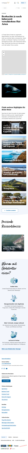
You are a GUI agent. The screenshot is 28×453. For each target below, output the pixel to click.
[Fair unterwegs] (23, 446)
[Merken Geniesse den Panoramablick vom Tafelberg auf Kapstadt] (24, 138)
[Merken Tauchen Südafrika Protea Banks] (22, 237)
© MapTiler (10, 74)
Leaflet (6, 74)
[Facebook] (2, 369)
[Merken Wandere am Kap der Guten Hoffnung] (24, 167)
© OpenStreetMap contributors (19, 74)
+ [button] (3, 52)
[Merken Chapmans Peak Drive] (24, 153)
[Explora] (3, 446)
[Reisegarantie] (12, 449)
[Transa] (9, 446)
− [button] (3, 54)
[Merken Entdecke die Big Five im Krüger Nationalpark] (24, 195)
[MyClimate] (15, 446)
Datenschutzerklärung (6, 440)
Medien (10, 437)
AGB (13, 440)
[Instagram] (4, 369)
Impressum (15, 437)
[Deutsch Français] (4, 437)
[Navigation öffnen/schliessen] (15, 3)
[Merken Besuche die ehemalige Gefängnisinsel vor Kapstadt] (24, 123)
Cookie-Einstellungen (20, 440)
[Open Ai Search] (18, 3)
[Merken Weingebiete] (24, 181)
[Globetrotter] (5, 449)
